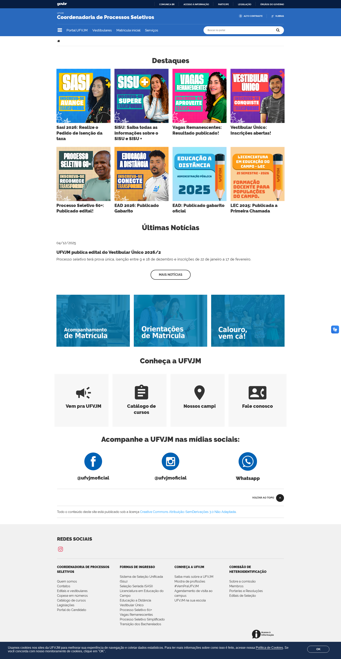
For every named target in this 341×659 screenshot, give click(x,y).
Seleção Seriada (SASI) (136, 586)
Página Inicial (59, 41)
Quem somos (67, 581)
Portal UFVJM (77, 30)
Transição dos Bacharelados (140, 624)
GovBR (62, 4)
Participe (223, 4)
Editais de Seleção (242, 596)
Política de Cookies (269, 647)
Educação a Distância (135, 600)
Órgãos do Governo (272, 4)
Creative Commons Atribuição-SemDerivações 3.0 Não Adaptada (188, 512)
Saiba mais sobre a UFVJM (193, 577)
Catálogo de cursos (141, 406)
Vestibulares (102, 30)
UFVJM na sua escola (190, 600)
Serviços (151, 30)
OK (318, 649)
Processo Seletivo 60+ (136, 610)
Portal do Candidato (71, 610)
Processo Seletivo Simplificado (142, 619)
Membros (236, 586)
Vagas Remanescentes (136, 615)
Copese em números (72, 596)
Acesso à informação (196, 4)
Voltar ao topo (263, 497)
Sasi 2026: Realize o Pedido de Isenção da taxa (79, 133)
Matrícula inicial (128, 30)
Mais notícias (170, 275)
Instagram (60, 549)
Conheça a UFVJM (189, 567)
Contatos (63, 586)
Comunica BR (166, 4)
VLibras (279, 16)
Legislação (244, 4)
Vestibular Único (132, 605)
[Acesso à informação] (263, 634)
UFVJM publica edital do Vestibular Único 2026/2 (108, 252)
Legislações (65, 605)
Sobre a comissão (242, 581)
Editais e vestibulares (72, 591)
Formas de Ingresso (137, 567)
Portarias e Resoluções (246, 591)
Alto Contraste (253, 16)
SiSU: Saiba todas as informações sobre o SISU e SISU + (136, 133)
